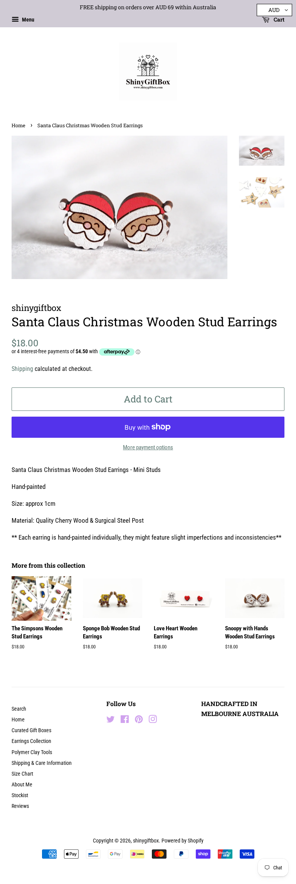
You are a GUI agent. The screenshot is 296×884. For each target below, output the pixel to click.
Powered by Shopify (182, 840)
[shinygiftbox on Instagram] (152, 721)
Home (18, 125)
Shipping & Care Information (42, 763)
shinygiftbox (146, 840)
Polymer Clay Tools (32, 752)
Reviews (20, 806)
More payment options (148, 447)
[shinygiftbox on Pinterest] (139, 721)
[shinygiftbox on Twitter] (110, 721)
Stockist (20, 795)
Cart (278, 19)
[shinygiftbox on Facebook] (124, 721)
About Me (22, 784)
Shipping (22, 368)
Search (19, 709)
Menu (27, 20)
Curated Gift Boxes (31, 730)
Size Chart (22, 774)
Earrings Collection (31, 741)
